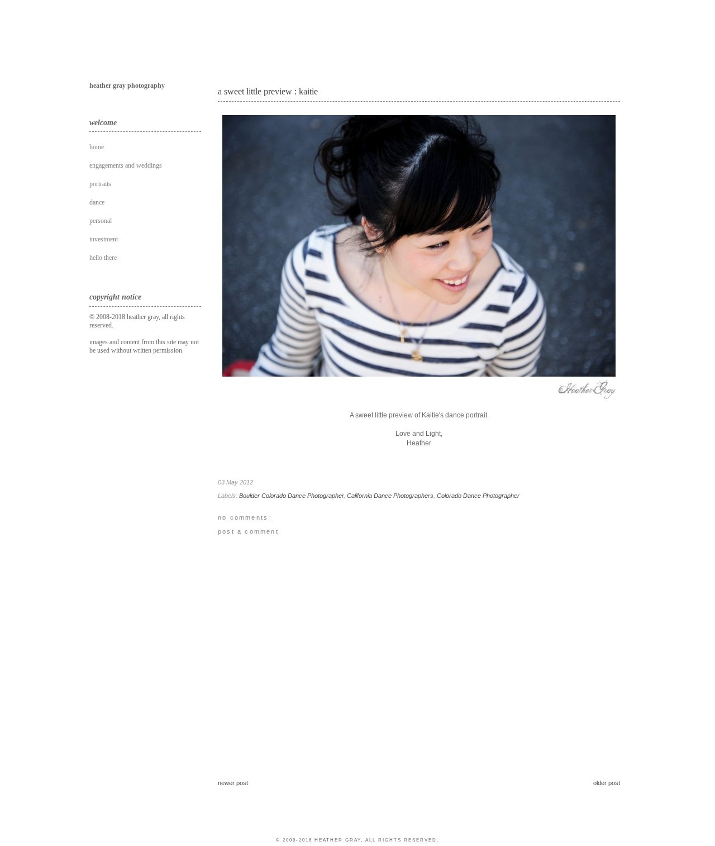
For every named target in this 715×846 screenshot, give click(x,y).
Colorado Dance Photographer (478, 495)
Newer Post (233, 783)
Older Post (606, 783)
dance (96, 202)
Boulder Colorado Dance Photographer (291, 495)
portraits (100, 184)
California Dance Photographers (390, 495)
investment (103, 239)
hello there (103, 258)
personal (100, 221)
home (96, 147)
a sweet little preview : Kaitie (268, 91)
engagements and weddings (125, 165)
